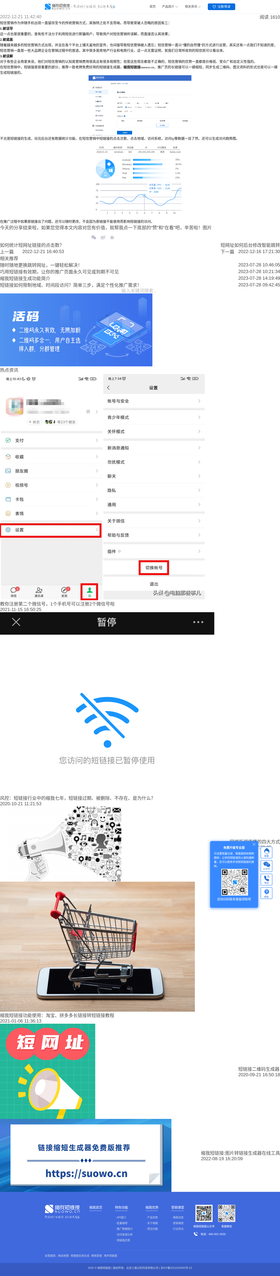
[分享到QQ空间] (111, 237)
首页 (153, 6)
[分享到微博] (102, 237)
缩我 (37, 139)
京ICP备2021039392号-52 (176, 1267)
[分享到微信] (93, 237)
